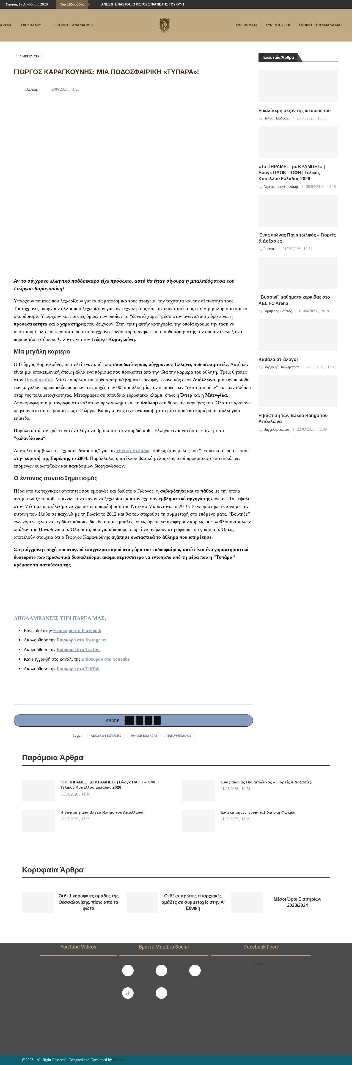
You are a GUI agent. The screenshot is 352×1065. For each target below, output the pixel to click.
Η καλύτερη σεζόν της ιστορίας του (294, 110)
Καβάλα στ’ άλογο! (278, 359)
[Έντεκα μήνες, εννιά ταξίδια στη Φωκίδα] (198, 821)
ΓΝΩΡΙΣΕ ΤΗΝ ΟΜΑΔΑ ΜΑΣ (320, 25)
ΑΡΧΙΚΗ (6, 25)
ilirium (118, 1060)
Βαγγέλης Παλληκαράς (281, 367)
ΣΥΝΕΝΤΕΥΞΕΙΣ (278, 25)
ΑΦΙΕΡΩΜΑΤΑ (246, 25)
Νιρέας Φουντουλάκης (281, 187)
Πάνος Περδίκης (276, 118)
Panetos (269, 249)
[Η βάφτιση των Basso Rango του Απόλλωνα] (298, 391)
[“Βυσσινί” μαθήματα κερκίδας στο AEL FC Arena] (298, 273)
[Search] (349, 25)
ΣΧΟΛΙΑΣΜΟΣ (31, 25)
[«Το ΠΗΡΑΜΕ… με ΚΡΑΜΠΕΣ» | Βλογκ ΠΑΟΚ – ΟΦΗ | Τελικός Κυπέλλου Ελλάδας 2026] (298, 142)
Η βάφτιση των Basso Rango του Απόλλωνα (102, 812)
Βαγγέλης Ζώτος (276, 429)
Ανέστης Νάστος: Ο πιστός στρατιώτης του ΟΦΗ (142, 4)
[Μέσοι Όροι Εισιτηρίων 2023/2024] (247, 902)
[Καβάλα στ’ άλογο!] (298, 335)
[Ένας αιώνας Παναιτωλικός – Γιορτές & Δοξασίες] (298, 211)
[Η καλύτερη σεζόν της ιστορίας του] (298, 86)
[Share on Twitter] (139, 720)
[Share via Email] (157, 720)
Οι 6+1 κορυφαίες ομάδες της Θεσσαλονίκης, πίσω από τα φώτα (89, 902)
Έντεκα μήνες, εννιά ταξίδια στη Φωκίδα (258, 812)
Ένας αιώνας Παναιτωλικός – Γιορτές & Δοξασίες (266, 782)
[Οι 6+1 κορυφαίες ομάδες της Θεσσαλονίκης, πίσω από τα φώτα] (38, 902)
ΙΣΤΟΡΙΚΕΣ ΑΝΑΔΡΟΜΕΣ (74, 25)
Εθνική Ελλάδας (143, 735)
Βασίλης (32, 89)
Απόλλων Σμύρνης (106, 735)
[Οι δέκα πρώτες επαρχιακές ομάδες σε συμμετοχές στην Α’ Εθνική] (142, 902)
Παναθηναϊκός (179, 735)
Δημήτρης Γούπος (277, 311)
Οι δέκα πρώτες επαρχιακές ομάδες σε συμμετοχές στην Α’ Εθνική (193, 902)
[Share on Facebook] (129, 720)
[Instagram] (161, 970)
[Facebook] (327, 4)
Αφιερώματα (29, 56)
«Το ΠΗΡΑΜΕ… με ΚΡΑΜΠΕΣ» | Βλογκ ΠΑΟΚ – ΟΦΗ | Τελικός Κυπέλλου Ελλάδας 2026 (291, 172)
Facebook (261, 964)
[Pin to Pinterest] (148, 720)
